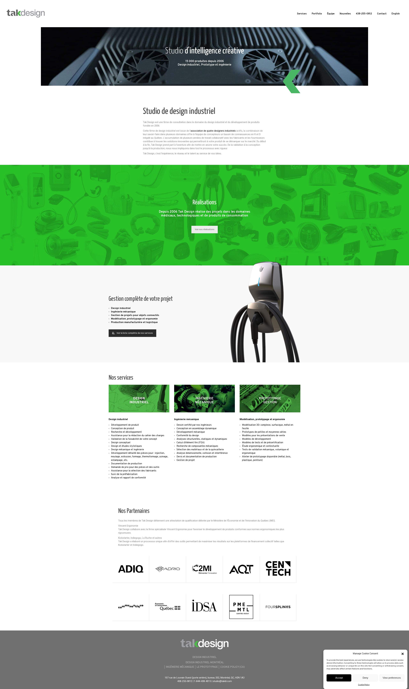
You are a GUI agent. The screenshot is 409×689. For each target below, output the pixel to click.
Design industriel (118, 419)
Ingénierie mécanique (186, 419)
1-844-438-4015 (202, 681)
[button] (402, 653)
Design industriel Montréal (205, 662)
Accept (339, 678)
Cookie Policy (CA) (232, 667)
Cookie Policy (364, 685)
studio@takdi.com (222, 681)
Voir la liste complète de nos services (134, 333)
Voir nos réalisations (204, 229)
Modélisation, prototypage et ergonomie (262, 419)
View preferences (392, 678)
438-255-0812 (184, 681)
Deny (365, 678)
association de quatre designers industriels (213, 130)
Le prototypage (207, 667)
